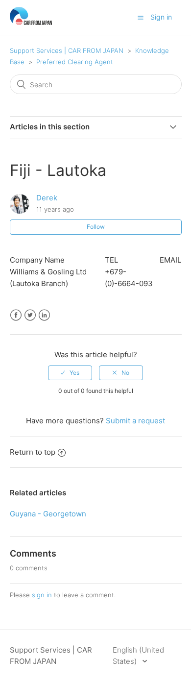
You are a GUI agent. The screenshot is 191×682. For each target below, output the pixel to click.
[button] (140, 17)
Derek (46, 197)
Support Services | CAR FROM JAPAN (66, 50)
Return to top (32, 452)
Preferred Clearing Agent (74, 62)
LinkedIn (44, 315)
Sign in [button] (161, 17)
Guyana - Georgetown (48, 513)
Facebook (16, 315)
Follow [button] (96, 226)
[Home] (31, 22)
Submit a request (135, 420)
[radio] (70, 372)
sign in (42, 595)
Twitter (30, 315)
